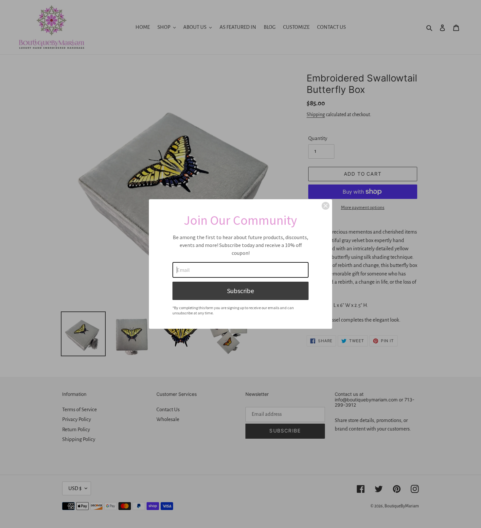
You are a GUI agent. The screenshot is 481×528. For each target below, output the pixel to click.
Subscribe (240, 291)
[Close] (326, 206)
